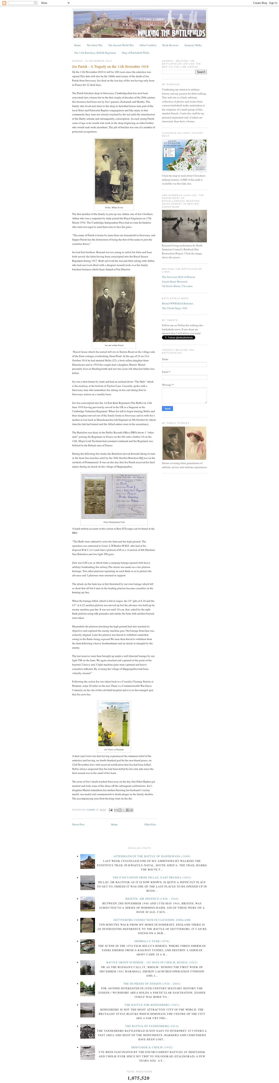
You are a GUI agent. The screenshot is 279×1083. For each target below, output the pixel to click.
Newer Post (78, 824)
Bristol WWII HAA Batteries (177, 303)
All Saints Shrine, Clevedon (177, 286)
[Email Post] (110, 810)
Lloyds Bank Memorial (174, 281)
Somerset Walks (193, 45)
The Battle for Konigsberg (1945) (152, 1005)
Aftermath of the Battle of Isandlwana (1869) (151, 856)
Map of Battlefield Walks (136, 53)
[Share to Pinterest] (131, 810)
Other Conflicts (148, 45)
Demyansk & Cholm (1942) (152, 1047)
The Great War (94, 45)
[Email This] (116, 810)
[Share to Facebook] (128, 810)
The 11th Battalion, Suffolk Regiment (95, 53)
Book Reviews (170, 45)
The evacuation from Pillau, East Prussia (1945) (152, 877)
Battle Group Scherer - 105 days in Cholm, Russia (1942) (152, 962)
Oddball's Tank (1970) (152, 941)
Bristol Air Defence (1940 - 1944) (152, 898)
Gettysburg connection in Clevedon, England (152, 920)
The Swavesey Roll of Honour (178, 277)
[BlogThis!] (120, 810)
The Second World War (121, 45)
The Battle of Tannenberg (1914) (152, 1026)
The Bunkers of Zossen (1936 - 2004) (152, 983)
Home (77, 45)
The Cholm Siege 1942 (174, 308)
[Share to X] (124, 810)
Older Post (150, 824)
